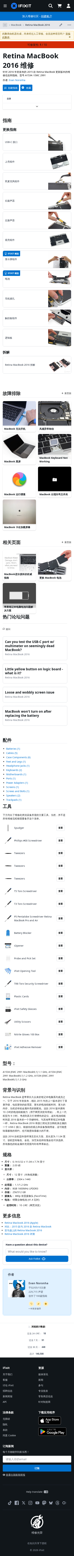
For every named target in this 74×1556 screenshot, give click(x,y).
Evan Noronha (17, 80)
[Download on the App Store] (49, 1421)
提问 (8, 627)
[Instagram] (30, 1503)
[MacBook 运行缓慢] (19, 479)
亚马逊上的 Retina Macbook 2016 (23, 1230)
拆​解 (6, 352)
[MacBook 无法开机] (19, 413)
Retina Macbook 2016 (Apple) (21, 1222)
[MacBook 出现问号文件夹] (54, 479)
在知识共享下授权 (37, 1543)
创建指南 (13, 87)
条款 (5, 1429)
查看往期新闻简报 (15, 1474)
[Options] (5, 25)
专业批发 (43, 1390)
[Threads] (57, 1503)
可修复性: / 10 (37, 45)
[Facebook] (17, 1503)
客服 (5, 1379)
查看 (60, 827)
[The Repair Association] (64, 1503)
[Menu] (5, 6)
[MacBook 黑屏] (19, 446)
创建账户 (46, 16)
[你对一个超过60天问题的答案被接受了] (31, 1304)
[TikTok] (10, 1503)
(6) (18, 757)
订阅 (37, 1468)
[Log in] (68, 5)
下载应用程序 (46, 1412)
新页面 (68, 393)
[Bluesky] (51, 1503)
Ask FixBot (34, 1258)
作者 (11, 1274)
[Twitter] (24, 1503)
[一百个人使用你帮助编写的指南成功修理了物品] (38, 1304)
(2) (14, 770)
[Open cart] (59, 5)
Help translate (34, 1491)
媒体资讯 (43, 1374)
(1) (13, 748)
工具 (7, 806)
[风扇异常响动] (54, 413)
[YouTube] (37, 1503)
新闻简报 (7, 1396)
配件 (7, 740)
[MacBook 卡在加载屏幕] (19, 512)
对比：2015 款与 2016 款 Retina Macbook (28, 1226)
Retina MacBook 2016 (37, 24)
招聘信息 (7, 1390)
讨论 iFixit (8, 1385)
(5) (11, 753)
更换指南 (10, 129)
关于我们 (7, 1374)
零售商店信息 (45, 1396)
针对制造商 (44, 1401)
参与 (40, 1385)
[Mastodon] (44, 1503)
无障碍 (6, 1418)
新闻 (40, 1379)
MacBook (16, 24)
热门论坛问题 (16, 617)
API (5, 1401)
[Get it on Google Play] (52, 1432)
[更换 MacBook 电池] (54, 562)
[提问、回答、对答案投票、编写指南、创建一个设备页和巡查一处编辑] (46, 1304)
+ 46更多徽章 (35, 1308)
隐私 (5, 1424)
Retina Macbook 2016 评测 (20, 1234)
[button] (50, 5)
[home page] (21, 6)
